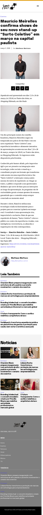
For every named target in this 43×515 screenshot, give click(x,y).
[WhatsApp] (27, 88)
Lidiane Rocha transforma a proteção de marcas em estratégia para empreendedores (29, 367)
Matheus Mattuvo (23, 48)
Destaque (3, 281)
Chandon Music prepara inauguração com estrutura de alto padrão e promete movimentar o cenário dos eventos (18, 285)
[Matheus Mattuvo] (5, 261)
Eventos (3, 16)
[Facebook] (13, 88)
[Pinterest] (22, 88)
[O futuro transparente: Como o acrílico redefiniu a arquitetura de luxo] (30, 384)
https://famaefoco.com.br (19, 261)
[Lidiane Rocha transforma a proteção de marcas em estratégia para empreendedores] (30, 352)
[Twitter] (18, 88)
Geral (2, 300)
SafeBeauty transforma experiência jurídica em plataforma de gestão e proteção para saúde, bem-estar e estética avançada (19, 325)
